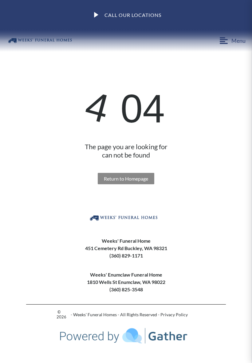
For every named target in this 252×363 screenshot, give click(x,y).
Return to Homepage (126, 179)
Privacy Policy (174, 314)
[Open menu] (186, 40)
